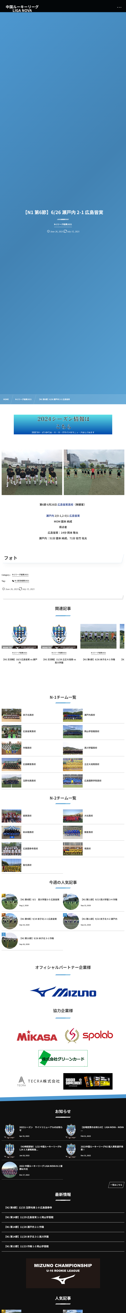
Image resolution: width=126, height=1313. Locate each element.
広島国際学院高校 (92, 780)
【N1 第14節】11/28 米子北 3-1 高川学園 (26, 1236)
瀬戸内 (50, 516)
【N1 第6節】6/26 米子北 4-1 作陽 (98, 659)
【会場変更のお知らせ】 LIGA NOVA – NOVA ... (102, 1129)
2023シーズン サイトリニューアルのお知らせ (41, 1129)
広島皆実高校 (65, 504)
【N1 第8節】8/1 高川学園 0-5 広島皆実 (39, 899)
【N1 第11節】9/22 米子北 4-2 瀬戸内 (99, 918)
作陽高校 (27, 747)
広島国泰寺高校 (30, 848)
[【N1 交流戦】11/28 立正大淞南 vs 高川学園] (59, 636)
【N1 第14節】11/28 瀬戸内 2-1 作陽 (24, 1227)
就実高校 (27, 815)
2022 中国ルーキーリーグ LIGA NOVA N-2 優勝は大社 (41, 1167)
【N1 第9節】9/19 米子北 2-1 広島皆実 (38, 918)
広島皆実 (74, 516)
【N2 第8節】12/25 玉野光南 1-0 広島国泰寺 (28, 1207)
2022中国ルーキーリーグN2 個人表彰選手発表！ (102, 1148)
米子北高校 (28, 714)
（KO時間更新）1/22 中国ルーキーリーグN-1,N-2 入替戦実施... (40, 1148)
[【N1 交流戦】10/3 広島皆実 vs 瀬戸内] (20, 636)
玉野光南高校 (29, 780)
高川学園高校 (90, 747)
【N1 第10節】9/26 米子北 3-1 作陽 (36, 938)
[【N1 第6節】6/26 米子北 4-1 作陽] (98, 636)
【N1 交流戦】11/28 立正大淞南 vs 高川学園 (59, 661)
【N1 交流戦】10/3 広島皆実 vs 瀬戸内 (19, 661)
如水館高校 (28, 832)
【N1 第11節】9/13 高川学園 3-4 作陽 (99, 899)
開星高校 (88, 832)
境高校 (87, 848)
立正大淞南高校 (91, 764)
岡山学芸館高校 (91, 731)
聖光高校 (27, 864)
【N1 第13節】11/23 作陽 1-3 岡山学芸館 (26, 1246)
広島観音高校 (29, 764)
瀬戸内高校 (89, 714)
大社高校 (88, 815)
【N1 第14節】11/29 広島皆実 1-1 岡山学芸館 (28, 1217)
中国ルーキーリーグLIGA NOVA (22, 8)
